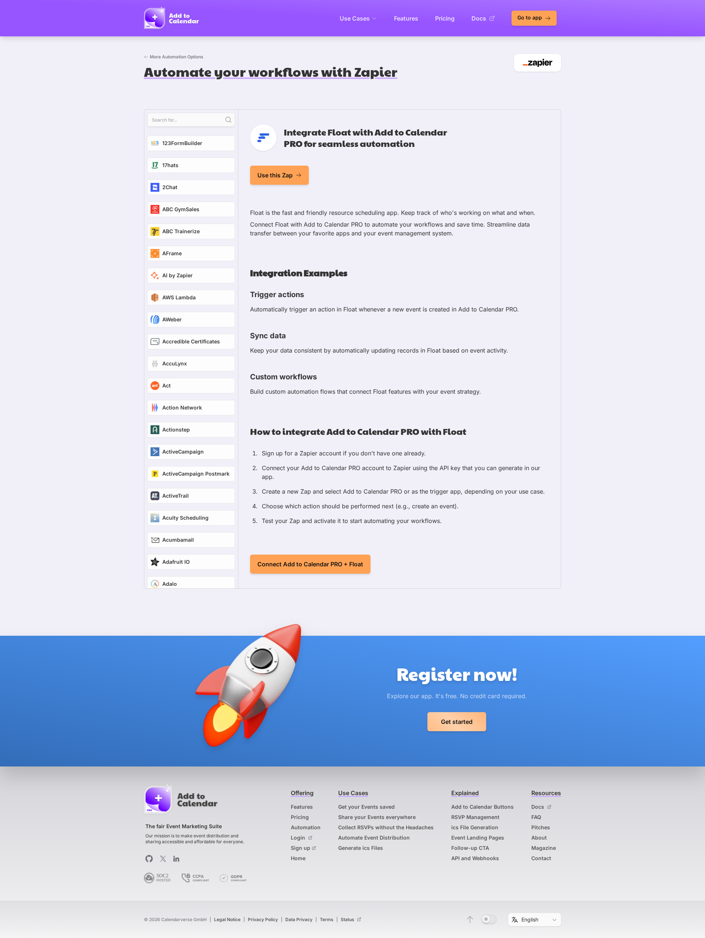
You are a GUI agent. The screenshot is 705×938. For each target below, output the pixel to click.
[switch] (489, 919)
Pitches (540, 827)
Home (298, 858)
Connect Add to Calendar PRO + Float (310, 564)
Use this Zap (275, 175)
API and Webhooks (475, 858)
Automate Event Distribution (374, 837)
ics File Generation (474, 827)
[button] (470, 919)
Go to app (530, 17)
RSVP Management (475, 817)
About (539, 837)
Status (348, 919)
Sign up (300, 848)
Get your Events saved (366, 807)
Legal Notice (227, 919)
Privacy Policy (263, 919)
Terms (326, 919)
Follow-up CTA (470, 848)
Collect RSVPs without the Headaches (386, 827)
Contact (541, 858)
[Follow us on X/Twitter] (163, 858)
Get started (457, 721)
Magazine (543, 848)
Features (406, 18)
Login (299, 837)
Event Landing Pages (477, 837)
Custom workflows (283, 376)
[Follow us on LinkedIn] (176, 858)
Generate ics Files (360, 848)
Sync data (268, 335)
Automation (306, 827)
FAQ (536, 817)
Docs (478, 18)
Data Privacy (298, 919)
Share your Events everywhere (377, 817)
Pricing (445, 18)
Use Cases (355, 18)
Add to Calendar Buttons (482, 807)
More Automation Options (176, 56)
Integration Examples (298, 272)
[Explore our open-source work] (149, 859)
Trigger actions (277, 294)
